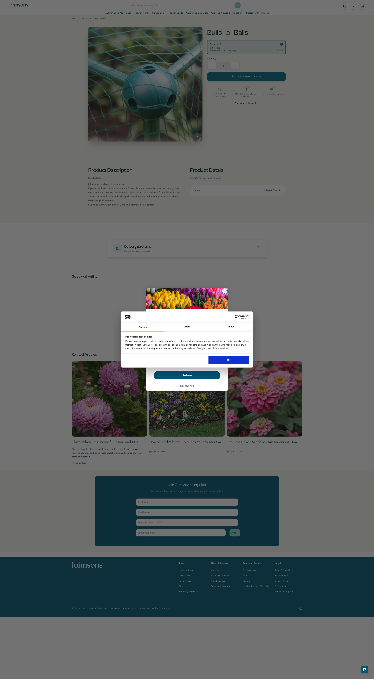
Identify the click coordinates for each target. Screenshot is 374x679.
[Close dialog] (224, 291)
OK (229, 360)
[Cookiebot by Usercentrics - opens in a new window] (237, 317)
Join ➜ (187, 375)
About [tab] (231, 326)
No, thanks (187, 386)
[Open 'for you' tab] (364, 669)
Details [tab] (187, 326)
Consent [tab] (143, 327)
